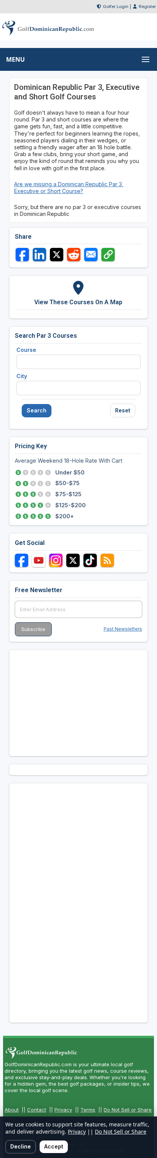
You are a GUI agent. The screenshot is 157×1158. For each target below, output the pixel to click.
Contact (36, 1110)
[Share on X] (56, 254)
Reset (122, 410)
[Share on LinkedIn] (39, 254)
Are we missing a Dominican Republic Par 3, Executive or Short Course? (68, 187)
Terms (87, 1110)
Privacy (63, 1110)
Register (147, 6)
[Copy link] (108, 254)
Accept (53, 1146)
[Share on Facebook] (22, 254)
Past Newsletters (123, 629)
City (21, 376)
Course (26, 350)
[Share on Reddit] (73, 254)
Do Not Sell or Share (128, 1110)
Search (36, 410)
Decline (20, 1146)
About (12, 1110)
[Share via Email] (91, 254)
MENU (15, 59)
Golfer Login (115, 6)
